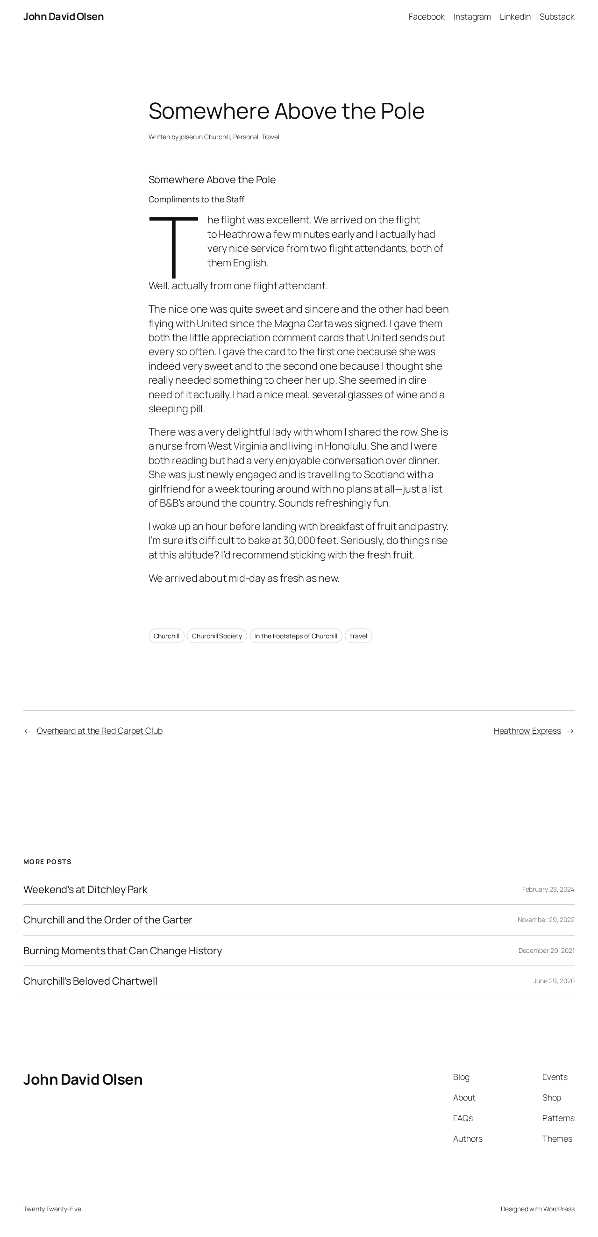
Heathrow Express (527, 730)
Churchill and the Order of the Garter (107, 919)
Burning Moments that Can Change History (122, 950)
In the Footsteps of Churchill (296, 635)
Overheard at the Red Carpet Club (100, 730)
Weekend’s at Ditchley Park (85, 889)
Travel (270, 136)
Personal (245, 136)
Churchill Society (217, 635)
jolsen (187, 136)
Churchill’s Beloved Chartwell (90, 981)
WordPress (559, 1208)
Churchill (217, 136)
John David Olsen (63, 16)
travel (358, 635)
